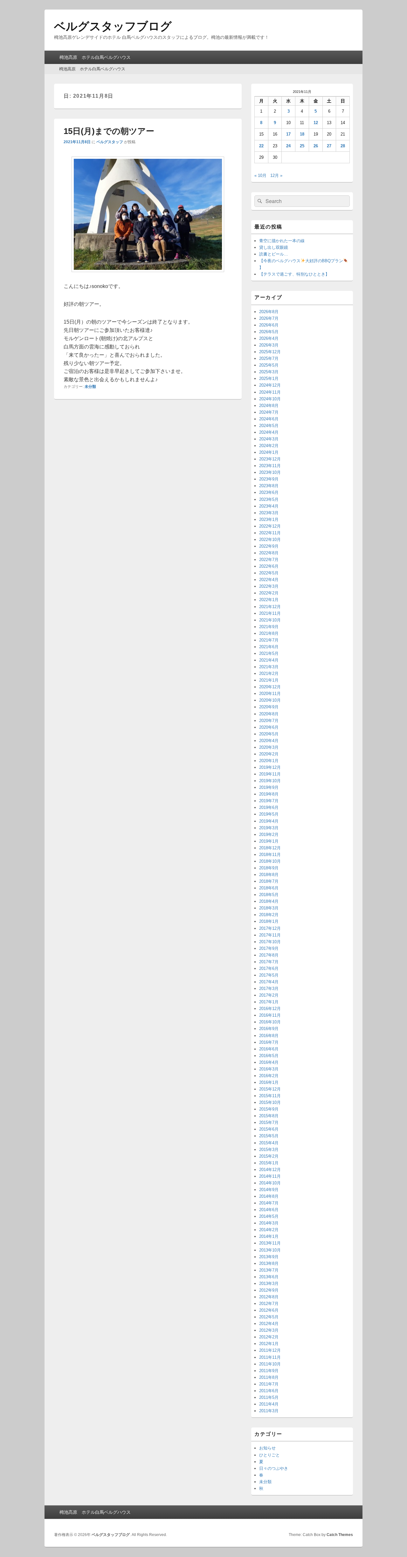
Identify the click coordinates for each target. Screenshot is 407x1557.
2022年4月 (269, 579)
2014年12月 (270, 1169)
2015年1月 (269, 1163)
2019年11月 (270, 774)
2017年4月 (269, 981)
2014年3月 (269, 1223)
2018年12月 (270, 847)
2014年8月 (269, 1196)
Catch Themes (340, 1534)
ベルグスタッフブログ (113, 26)
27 (329, 146)
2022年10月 (270, 539)
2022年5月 (269, 573)
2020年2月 (269, 754)
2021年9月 (269, 626)
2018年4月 (269, 901)
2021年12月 (270, 606)
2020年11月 (270, 693)
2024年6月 (269, 419)
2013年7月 (269, 1270)
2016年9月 (269, 1028)
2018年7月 (269, 881)
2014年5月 (269, 1216)
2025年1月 (269, 378)
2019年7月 (269, 800)
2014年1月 (269, 1236)
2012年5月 (269, 1317)
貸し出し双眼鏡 (273, 247)
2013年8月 (269, 1263)
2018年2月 (269, 914)
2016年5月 (269, 1055)
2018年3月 (269, 908)
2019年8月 (269, 794)
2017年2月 (269, 995)
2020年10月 (270, 700)
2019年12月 (270, 767)
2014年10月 (270, 1183)
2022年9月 (269, 546)
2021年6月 (269, 646)
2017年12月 (270, 928)
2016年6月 (269, 1049)
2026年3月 (269, 345)
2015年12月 (270, 1089)
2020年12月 (270, 686)
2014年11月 (270, 1176)
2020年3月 (269, 747)
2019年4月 (269, 821)
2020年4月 (269, 740)
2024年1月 (269, 452)
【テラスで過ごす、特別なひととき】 (294, 274)
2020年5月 (269, 734)
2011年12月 (270, 1350)
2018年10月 (270, 861)
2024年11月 (270, 392)
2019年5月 (269, 814)
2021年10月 (270, 620)
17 (288, 134)
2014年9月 (269, 1189)
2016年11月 (270, 1015)
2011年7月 (269, 1384)
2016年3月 (269, 1069)
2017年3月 (269, 988)
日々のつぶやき (273, 1468)
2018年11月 (270, 854)
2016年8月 (269, 1035)
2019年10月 (270, 780)
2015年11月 (270, 1095)
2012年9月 (269, 1290)
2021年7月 (269, 640)
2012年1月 (269, 1343)
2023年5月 (269, 499)
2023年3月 (269, 512)
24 (288, 146)
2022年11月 (270, 532)
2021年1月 (269, 680)
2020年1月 (269, 760)
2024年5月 (269, 425)
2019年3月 (269, 827)
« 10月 (260, 175)
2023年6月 (269, 492)
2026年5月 (269, 331)
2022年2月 (269, 593)
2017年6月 (269, 968)
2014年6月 (269, 1209)
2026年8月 (269, 311)
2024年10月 (270, 398)
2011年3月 (269, 1410)
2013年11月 (270, 1243)
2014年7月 (269, 1203)
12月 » (276, 175)
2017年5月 (269, 975)
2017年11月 (270, 935)
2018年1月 (269, 921)
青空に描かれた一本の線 (282, 240)
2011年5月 (269, 1397)
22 (261, 146)
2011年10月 (270, 1364)
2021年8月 (269, 633)
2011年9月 (269, 1370)
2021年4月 (269, 660)
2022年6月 (269, 566)
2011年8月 (269, 1377)
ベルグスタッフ (109, 142)
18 (302, 134)
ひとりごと (269, 1455)
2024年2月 (269, 445)
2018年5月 (269, 894)
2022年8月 (269, 553)
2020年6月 (269, 727)
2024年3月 (269, 439)
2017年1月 (269, 1001)
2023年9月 (269, 479)
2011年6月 (269, 1390)
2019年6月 (269, 807)
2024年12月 (270, 385)
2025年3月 (269, 371)
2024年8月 (269, 405)
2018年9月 (269, 868)
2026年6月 (269, 325)
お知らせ (267, 1448)
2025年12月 (270, 351)
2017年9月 (269, 948)
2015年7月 (269, 1122)
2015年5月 (269, 1135)
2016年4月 (269, 1062)
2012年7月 (269, 1303)
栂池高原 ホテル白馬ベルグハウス (95, 57)
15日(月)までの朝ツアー (109, 131)
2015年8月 (269, 1115)
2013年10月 (270, 1250)
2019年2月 (269, 834)
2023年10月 (270, 472)
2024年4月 (269, 432)
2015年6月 (269, 1129)
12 (316, 122)
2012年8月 (269, 1296)
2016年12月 (270, 1008)
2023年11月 (270, 465)
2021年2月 (269, 673)
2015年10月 (270, 1102)
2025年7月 (269, 358)
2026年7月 (269, 318)
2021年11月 (270, 613)
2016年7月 (269, 1042)
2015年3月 (269, 1149)
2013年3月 (269, 1283)
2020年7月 (269, 720)
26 (316, 146)
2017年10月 (270, 941)
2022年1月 (269, 599)
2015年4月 (269, 1142)
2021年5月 (269, 653)
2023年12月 (270, 459)
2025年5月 (269, 365)
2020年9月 (269, 707)
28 (343, 146)
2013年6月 (269, 1276)
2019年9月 (269, 787)
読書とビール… (273, 254)
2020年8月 (269, 714)
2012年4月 (269, 1323)
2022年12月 (270, 526)
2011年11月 (270, 1357)
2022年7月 (269, 559)
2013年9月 (269, 1256)
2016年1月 (269, 1082)
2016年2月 (269, 1075)
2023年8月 (269, 485)
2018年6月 (269, 888)
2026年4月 (269, 338)
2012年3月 (269, 1330)
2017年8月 (269, 955)
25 (302, 146)
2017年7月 (269, 961)
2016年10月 (270, 1022)
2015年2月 (269, 1156)
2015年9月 (269, 1109)
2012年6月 (269, 1310)
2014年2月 (269, 1229)
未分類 (90, 386)
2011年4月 (269, 1404)
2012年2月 (269, 1337)
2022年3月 (269, 586)
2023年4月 (269, 506)
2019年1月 (269, 841)
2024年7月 (269, 412)
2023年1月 (269, 519)
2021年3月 (269, 666)
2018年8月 (269, 874)
